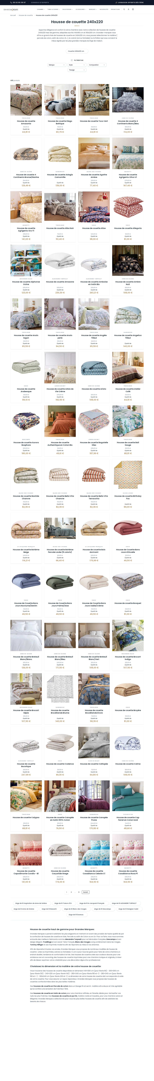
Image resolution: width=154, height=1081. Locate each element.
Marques (92, 9)
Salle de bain (67, 9)
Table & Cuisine (53, 9)
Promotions (115, 9)
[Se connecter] (128, 9)
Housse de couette (26, 15)
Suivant (85, 892)
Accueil (13, 15)
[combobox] (56, 65)
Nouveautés (104, 9)
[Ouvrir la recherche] (124, 9)
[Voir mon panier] (133, 9)
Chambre (40, 9)
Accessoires (80, 9)
